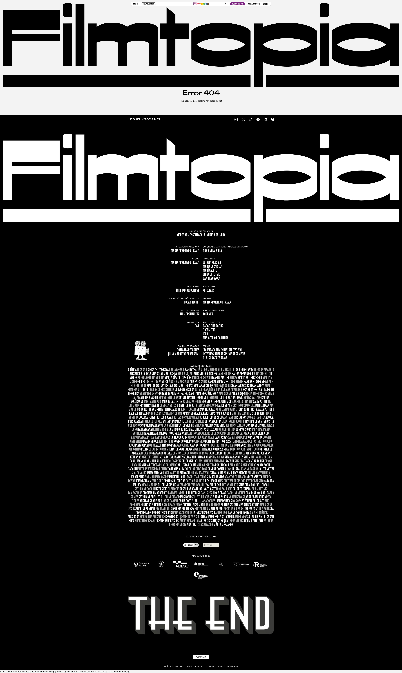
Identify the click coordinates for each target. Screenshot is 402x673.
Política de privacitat (173, 666)
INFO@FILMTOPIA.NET (144, 119)
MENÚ (135, 4)
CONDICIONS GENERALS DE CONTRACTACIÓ (222, 666)
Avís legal (199, 666)
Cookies (188, 666)
